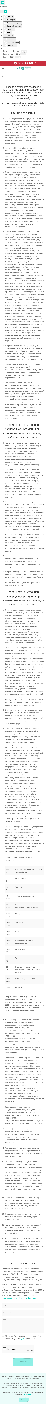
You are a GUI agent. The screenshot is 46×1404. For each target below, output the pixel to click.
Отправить (23, 1362)
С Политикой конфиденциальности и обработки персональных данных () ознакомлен (22, 1337)
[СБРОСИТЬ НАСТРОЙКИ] (2, 11)
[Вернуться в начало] (25, 66)
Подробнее (27, 1394)
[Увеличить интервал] (19, 57)
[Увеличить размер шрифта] (25, 51)
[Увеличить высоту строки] (24, 54)
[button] (3, 66)
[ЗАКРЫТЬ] (5, 11)
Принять (24, 1400)
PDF (24, 1339)
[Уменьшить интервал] (16, 57)
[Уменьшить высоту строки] (21, 54)
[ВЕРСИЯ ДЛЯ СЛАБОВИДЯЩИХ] (2, 2)
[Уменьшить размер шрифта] (22, 51)
